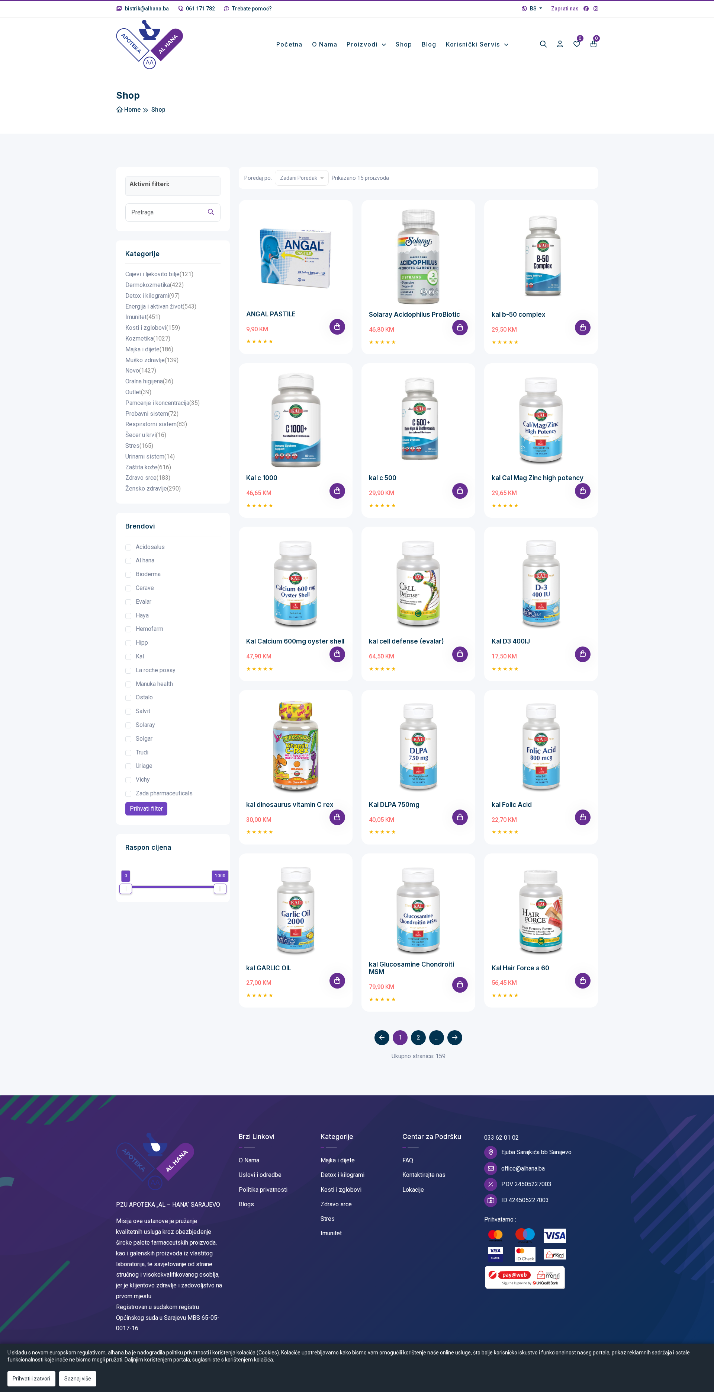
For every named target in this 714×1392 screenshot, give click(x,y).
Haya (142, 615)
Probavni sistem (151, 413)
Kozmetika (147, 338)
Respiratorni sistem (156, 424)
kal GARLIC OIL (268, 968)
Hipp (142, 642)
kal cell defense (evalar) (406, 641)
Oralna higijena (149, 381)
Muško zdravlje (151, 360)
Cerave (145, 587)
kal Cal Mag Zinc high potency (537, 478)
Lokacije (413, 1189)
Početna (289, 44)
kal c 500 (382, 478)
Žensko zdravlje (153, 488)
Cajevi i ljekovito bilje (159, 274)
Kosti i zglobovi (152, 327)
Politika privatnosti (263, 1189)
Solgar (144, 738)
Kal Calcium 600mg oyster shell (295, 641)
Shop (404, 44)
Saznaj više (77, 1379)
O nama (325, 44)
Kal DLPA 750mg (394, 804)
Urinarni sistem (150, 456)
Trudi (142, 752)
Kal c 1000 (261, 478)
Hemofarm (149, 628)
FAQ (407, 1160)
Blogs (246, 1204)
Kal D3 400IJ (511, 641)
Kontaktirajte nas (424, 1174)
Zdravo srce (147, 477)
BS (533, 9)
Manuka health (154, 683)
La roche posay (156, 670)
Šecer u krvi (145, 434)
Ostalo (144, 697)
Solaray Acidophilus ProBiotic (414, 314)
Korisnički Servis (474, 44)
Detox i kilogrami (152, 295)
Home (132, 109)
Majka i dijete (149, 349)
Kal (140, 656)
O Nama (249, 1160)
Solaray (145, 724)
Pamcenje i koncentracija (162, 402)
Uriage (144, 765)
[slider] (125, 889)
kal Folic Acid (512, 804)
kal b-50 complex (519, 314)
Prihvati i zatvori (31, 1379)
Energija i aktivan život (160, 306)
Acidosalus (150, 546)
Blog (429, 44)
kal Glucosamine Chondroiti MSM (411, 968)
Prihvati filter (146, 808)
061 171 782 (200, 9)
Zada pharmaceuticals (164, 793)
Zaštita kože (148, 467)
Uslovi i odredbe (260, 1174)
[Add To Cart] (337, 327)
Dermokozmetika (154, 284)
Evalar (143, 601)
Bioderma (148, 574)
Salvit (143, 711)
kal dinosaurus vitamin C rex (290, 804)
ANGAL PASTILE (271, 314)
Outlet (138, 392)
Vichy (143, 779)
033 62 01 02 (501, 1137)
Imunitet (142, 316)
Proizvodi (363, 44)
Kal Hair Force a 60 (520, 968)
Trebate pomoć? (251, 9)
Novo (140, 370)
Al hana (145, 560)
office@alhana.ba (523, 1168)
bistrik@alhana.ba (146, 9)
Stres (139, 445)
